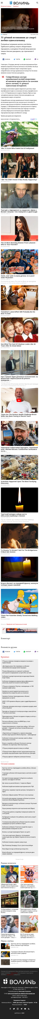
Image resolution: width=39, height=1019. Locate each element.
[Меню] (2, 2)
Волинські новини (6, 6)
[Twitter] (14, 1009)
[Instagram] (17, 1009)
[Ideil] (19, 1013)
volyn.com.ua (14, 973)
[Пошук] (37, 2)
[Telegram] (21, 1009)
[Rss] (29, 1009)
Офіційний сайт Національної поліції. (16, 624)
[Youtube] (25, 1009)
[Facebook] (10, 1009)
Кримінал (16, 6)
